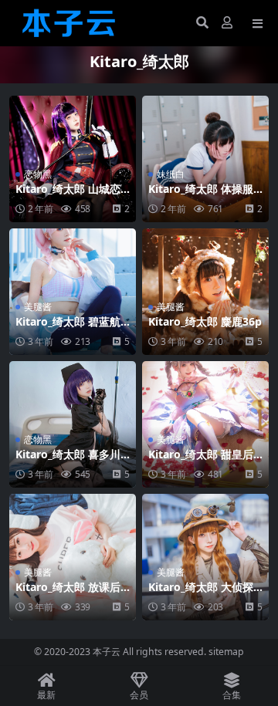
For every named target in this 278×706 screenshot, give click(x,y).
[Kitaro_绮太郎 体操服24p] (205, 159)
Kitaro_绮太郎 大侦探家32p (200, 593)
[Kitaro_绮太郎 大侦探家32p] (205, 557)
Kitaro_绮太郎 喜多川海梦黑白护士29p (67, 461)
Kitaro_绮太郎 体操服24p (203, 195)
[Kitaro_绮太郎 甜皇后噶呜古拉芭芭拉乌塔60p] (205, 424)
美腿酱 (38, 306)
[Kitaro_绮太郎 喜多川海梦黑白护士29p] (72, 424)
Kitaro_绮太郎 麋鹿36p (205, 321)
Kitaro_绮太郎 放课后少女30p (67, 593)
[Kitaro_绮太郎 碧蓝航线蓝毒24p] (72, 291)
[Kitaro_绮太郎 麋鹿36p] (205, 291)
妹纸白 (171, 174)
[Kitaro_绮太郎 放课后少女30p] (72, 557)
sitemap (226, 651)
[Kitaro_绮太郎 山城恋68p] (72, 159)
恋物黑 (38, 174)
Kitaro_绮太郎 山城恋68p (71, 195)
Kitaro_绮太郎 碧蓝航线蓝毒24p (67, 328)
